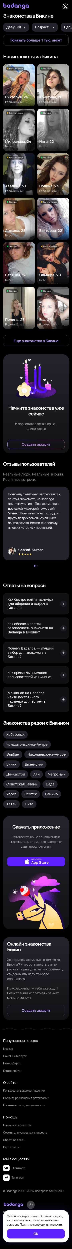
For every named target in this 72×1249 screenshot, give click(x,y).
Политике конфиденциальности (41, 1224)
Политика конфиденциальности (24, 1105)
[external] (36, 861)
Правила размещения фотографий (26, 1098)
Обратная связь (13, 1140)
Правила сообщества (17, 1125)
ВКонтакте (18, 1168)
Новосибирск (12, 1063)
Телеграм (18, 1177)
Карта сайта (11, 1147)
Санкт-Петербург (15, 1056)
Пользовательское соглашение (24, 1090)
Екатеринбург (12, 1071)
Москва (8, 1049)
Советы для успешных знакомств (25, 1132)
